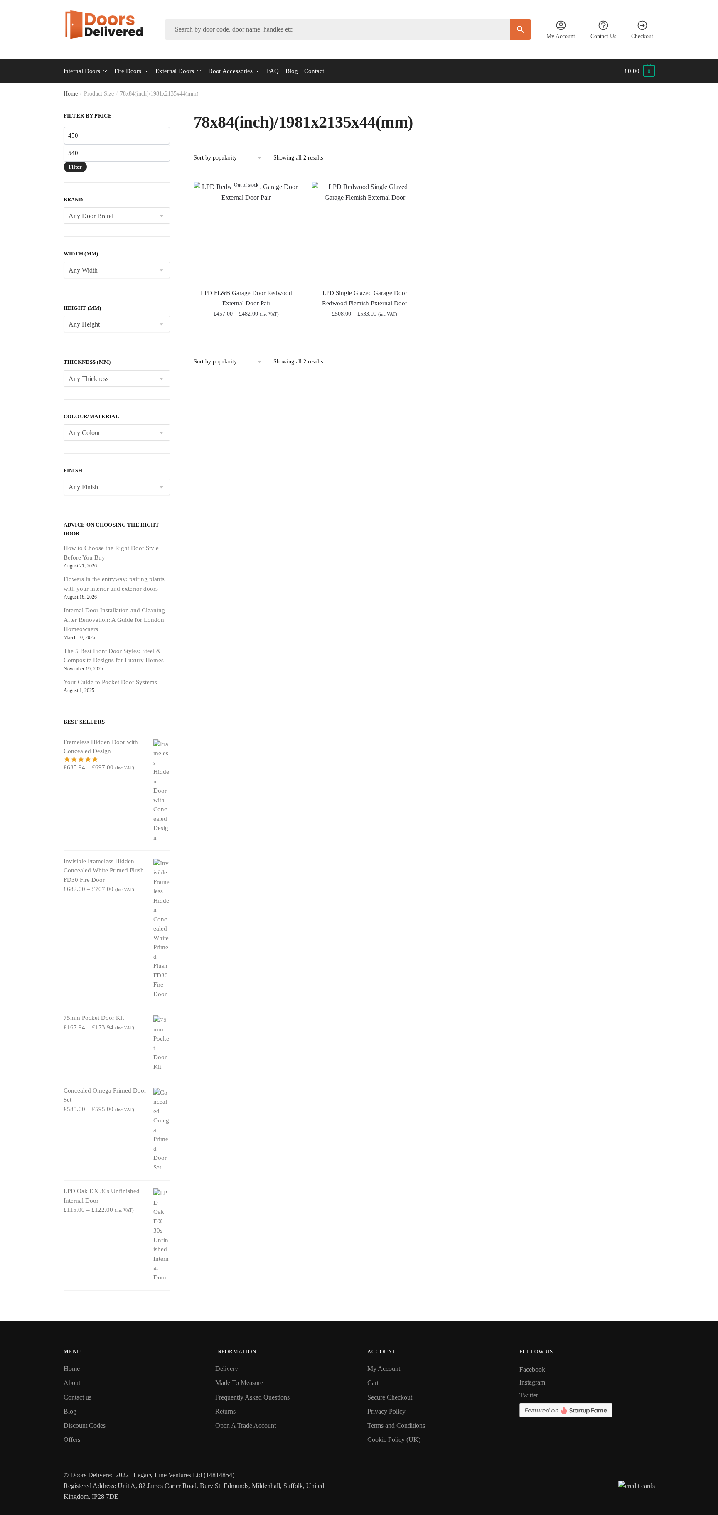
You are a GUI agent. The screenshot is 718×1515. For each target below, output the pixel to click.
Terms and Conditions (396, 1425)
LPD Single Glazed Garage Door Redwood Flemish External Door (364, 298)
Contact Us (603, 36)
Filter (75, 167)
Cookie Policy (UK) (393, 1439)
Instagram (532, 1382)
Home (71, 94)
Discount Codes (85, 1425)
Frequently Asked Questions (252, 1397)
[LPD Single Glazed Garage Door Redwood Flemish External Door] (365, 230)
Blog (70, 1411)
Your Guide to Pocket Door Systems (110, 682)
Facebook (532, 1369)
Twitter (528, 1395)
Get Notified (246, 332)
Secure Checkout (389, 1397)
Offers (72, 1439)
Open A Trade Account (245, 1425)
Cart (373, 1382)
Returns (225, 1411)
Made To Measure (239, 1382)
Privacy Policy (386, 1411)
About (72, 1382)
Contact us (77, 1397)
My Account (560, 36)
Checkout (642, 36)
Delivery (226, 1368)
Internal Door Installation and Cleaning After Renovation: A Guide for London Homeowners (114, 619)
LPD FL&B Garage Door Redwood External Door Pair (246, 298)
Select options (364, 332)
